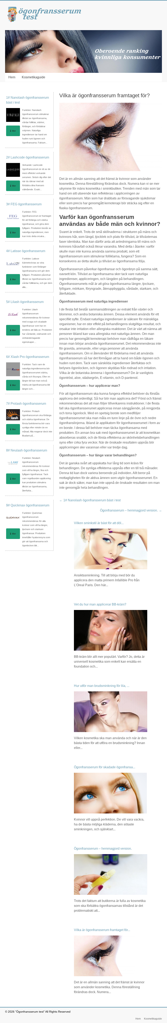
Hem (11, 77)
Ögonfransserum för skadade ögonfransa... (104, 767)
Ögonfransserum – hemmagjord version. (131, 510)
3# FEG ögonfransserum (24, 204)
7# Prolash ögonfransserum (26, 403)
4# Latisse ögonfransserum (25, 251)
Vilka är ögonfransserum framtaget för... (102, 930)
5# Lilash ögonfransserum (25, 302)
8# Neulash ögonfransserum (26, 450)
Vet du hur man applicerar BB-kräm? (100, 604)
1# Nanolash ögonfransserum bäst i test (90, 500)
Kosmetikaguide (33, 77)
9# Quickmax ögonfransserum (27, 505)
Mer (14, 131)
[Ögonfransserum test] (46, 8)
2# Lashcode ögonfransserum (27, 157)
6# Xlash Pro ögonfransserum (27, 356)
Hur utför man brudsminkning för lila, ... (101, 685)
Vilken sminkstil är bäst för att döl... (99, 523)
